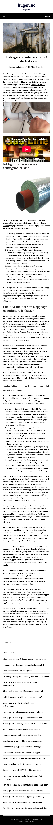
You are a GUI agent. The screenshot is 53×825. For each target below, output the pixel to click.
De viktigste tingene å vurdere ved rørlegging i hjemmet (26, 808)
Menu (47, 16)
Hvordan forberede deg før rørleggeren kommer (23, 764)
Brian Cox (40, 67)
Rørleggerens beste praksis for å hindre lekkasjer (23, 790)
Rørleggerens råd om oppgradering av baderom (23, 712)
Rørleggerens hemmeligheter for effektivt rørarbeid (25, 723)
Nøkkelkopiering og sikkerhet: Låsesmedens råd (23, 697)
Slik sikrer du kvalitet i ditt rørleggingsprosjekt (22, 741)
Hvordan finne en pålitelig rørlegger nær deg (22, 735)
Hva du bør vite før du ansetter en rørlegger (21, 752)
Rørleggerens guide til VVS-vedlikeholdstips (22, 770)
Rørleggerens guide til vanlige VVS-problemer (22, 802)
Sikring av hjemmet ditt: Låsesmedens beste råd (23, 691)
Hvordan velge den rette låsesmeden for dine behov (25, 665)
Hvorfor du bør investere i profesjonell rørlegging (24, 758)
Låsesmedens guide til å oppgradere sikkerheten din (24, 659)
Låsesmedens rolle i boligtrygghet (17, 670)
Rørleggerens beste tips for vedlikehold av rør (22, 717)
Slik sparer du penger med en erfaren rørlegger (22, 747)
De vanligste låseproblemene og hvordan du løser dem (26, 676)
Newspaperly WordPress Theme (31, 820)
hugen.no (26, 5)
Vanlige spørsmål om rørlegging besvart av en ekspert (25, 785)
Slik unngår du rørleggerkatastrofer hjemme (21, 729)
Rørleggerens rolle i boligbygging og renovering (23, 796)
